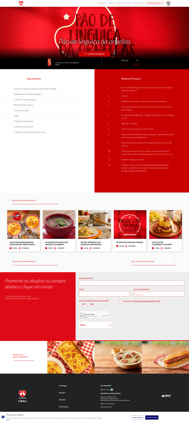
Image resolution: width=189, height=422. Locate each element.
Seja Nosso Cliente (106, 407)
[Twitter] (24, 401)
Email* (81, 289)
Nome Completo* (86, 278)
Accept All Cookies (151, 417)
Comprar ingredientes (96, 54)
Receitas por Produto (24, 261)
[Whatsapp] (26, 401)
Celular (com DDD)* (141, 289)
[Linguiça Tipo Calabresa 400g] (70, 357)
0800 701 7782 (105, 390)
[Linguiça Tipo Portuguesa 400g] (118, 357)
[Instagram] (19, 401)
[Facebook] (21, 401)
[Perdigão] (21, 3)
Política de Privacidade (143, 301)
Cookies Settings (137, 417)
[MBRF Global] (166, 396)
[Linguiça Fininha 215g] (165, 357)
